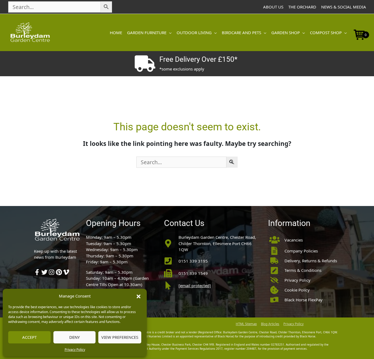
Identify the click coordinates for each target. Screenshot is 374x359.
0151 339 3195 (193, 261)
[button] (138, 296)
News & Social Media (343, 7)
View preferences (119, 337)
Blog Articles (270, 324)
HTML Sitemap (246, 324)
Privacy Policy (75, 349)
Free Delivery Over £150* (198, 59)
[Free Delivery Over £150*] (145, 63)
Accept (29, 337)
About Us (273, 7)
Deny (74, 337)
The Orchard (302, 7)
